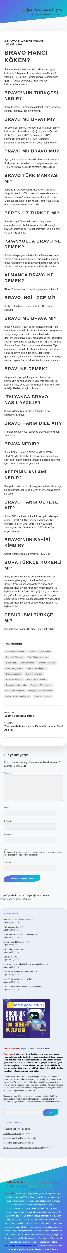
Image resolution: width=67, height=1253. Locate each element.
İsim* (6, 807)
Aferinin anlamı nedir (15, 652)
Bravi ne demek (27, 663)
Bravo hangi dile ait (47, 663)
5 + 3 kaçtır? (10, 862)
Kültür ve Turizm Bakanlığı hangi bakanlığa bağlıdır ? (25, 964)
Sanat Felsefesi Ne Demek (19, 715)
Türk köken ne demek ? (13, 927)
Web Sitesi (8, 835)
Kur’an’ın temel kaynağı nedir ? (16, 942)
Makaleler (16, 643)
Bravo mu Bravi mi (14, 680)
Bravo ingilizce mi (13, 674)
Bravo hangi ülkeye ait (36, 668)
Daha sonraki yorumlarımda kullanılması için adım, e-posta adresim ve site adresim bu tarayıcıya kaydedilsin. (33, 853)
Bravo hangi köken (14, 668)
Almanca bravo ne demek (39, 652)
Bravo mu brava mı (34, 674)
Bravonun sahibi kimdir (16, 685)
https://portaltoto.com (12, 895)
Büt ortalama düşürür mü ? (14, 949)
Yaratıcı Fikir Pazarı (45, 10)
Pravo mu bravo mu (42, 696)
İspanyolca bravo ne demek (40, 691)
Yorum (7, 773)
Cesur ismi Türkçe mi (15, 691)
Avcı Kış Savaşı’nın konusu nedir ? (17, 979)
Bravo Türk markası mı (36, 680)
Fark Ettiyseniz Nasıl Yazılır (14, 1138)
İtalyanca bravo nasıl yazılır (17, 696)
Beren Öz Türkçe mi (14, 657)
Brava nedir (11, 663)
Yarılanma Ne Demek (12, 1129)
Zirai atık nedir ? (10, 957)
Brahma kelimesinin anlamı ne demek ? (20, 972)
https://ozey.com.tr (10, 899)
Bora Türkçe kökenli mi (37, 657)
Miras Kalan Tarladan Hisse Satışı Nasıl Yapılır (23, 1147)
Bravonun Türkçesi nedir (41, 685)
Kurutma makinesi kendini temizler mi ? (20, 934)
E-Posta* (8, 821)
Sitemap (26, 899)
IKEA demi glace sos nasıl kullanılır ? (18, 920)
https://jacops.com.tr (37, 895)
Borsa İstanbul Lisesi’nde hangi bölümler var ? (22, 987)
